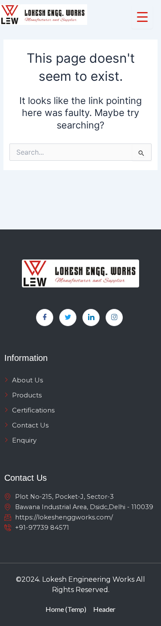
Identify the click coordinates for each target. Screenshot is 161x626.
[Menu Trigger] (142, 17)
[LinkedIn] (91, 317)
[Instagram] (114, 317)
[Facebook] (44, 317)
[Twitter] (67, 317)
